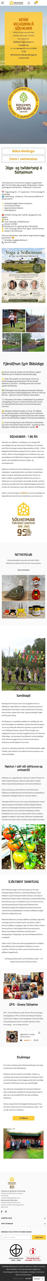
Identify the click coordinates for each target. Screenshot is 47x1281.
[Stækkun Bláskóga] (23, 330)
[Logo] (16, 3)
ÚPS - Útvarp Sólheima (11, 1013)
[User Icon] (29, 3)
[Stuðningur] (23, 985)
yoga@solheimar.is (20, 240)
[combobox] (39, 1279)
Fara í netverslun (23, 570)
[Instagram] (6, 1211)
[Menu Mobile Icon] (2, 2)
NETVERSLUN (23, 554)
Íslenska (37, 1279)
